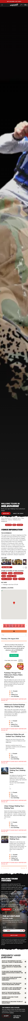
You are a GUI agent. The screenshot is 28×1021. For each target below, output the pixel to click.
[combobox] (13, 635)
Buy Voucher (14, 655)
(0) (26, 5)
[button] (26, 567)
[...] (4, 687)
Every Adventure (6, 518)
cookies (12, 1012)
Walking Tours (16, 518)
